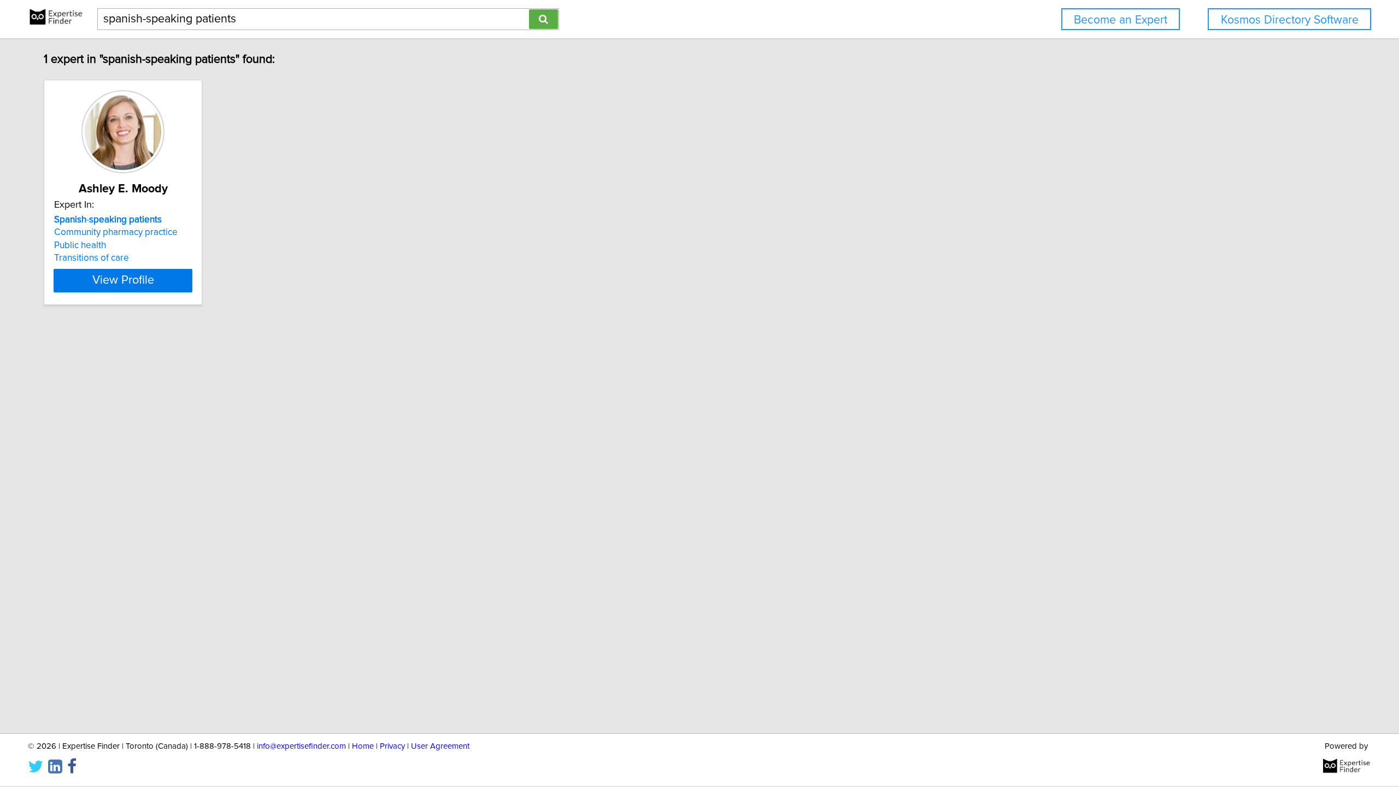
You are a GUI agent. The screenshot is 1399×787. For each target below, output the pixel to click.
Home (363, 746)
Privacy (392, 746)
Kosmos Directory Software (1290, 20)
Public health (80, 245)
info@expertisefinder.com (301, 746)
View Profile (123, 280)
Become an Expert (1120, 20)
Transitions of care (91, 258)
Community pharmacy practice (116, 232)
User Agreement (440, 746)
